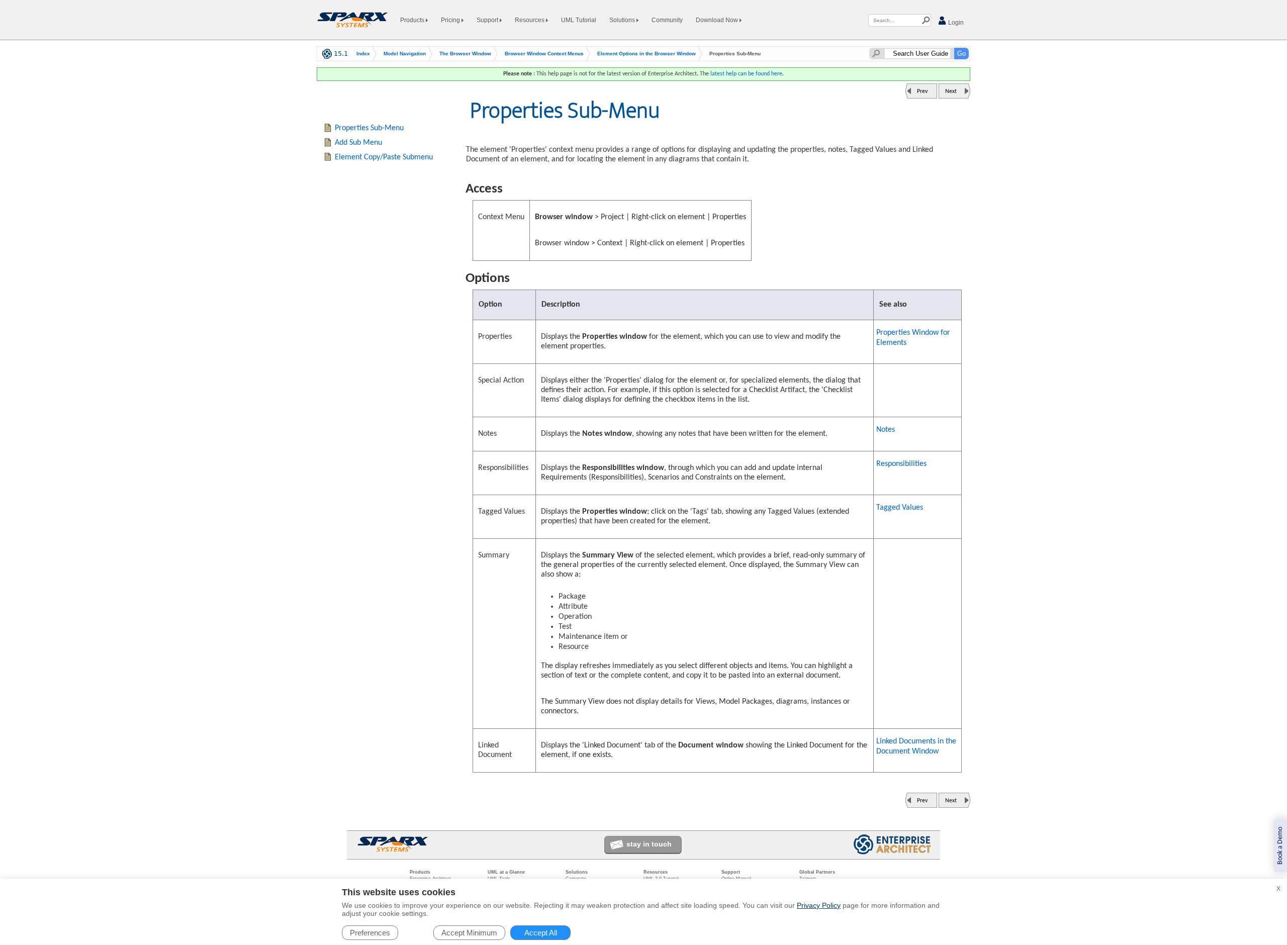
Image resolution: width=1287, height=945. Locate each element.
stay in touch (649, 844)
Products (413, 20)
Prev (922, 91)
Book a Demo (1280, 846)
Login (955, 22)
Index (363, 53)
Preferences (370, 932)
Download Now (718, 20)
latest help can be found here (746, 74)
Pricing (451, 20)
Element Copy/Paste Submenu (384, 157)
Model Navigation (405, 53)
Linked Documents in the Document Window (916, 746)
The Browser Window (465, 53)
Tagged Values (899, 508)
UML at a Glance (506, 872)
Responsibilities (901, 464)
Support (488, 20)
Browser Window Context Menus (544, 53)
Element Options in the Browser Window (646, 53)
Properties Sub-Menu (369, 128)
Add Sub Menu (358, 143)
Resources (530, 20)
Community (667, 20)
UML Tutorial (578, 20)
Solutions (622, 20)
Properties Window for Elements (913, 338)
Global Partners (817, 872)
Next (951, 91)
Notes (885, 430)
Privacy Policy (819, 905)
